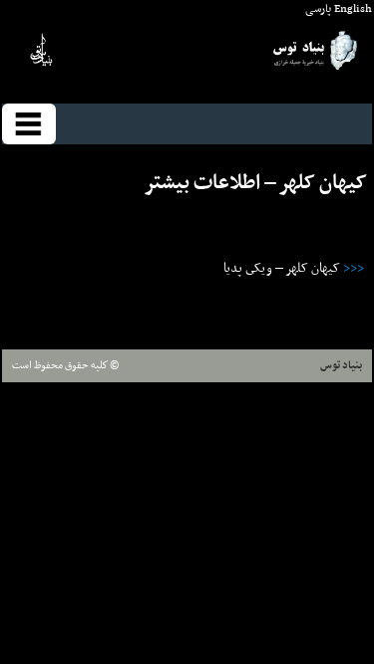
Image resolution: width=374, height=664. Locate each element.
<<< (353, 268)
